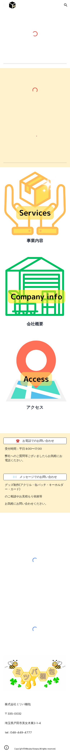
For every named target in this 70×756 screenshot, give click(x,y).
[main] (35, 240)
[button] (4, 5)
